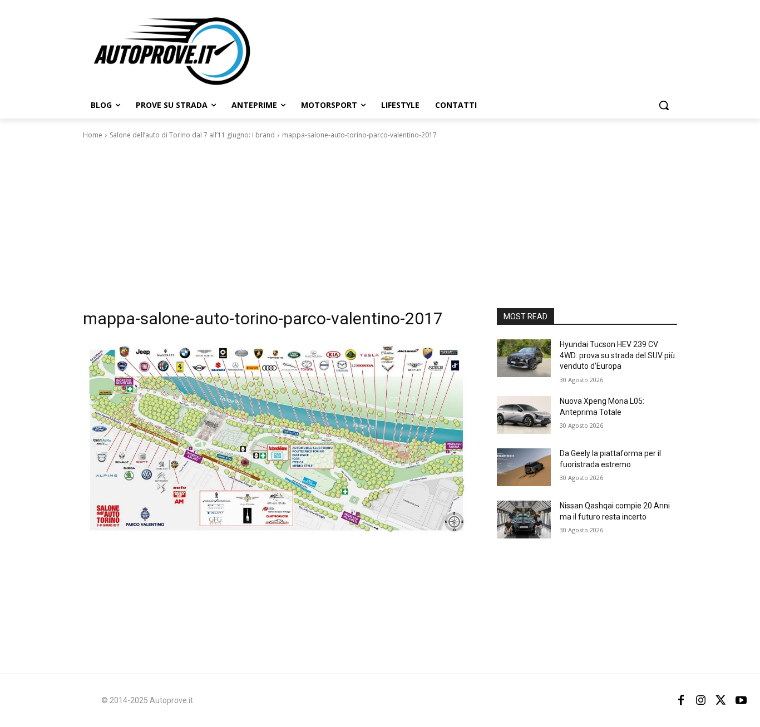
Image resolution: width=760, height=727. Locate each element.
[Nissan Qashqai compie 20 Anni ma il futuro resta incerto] (524, 519)
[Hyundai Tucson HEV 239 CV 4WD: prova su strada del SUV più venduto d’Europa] (524, 358)
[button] (663, 105)
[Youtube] (741, 700)
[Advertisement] (380, 224)
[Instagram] (701, 700)
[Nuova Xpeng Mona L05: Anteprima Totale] (524, 415)
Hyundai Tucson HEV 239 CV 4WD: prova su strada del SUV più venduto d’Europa (617, 355)
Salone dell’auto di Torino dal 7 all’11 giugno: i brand (192, 135)
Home (92, 135)
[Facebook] (681, 700)
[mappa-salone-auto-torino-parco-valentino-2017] (276, 444)
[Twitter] (721, 700)
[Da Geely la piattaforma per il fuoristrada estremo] (524, 467)
